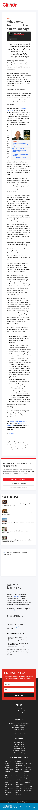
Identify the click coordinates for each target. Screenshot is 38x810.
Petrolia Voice (19, 784)
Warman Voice (28, 786)
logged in (17, 627)
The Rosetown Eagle (27, 776)
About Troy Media (19, 709)
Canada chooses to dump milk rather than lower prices (18, 513)
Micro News (18, 774)
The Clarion (27, 767)
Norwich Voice (19, 778)
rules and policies (14, 611)
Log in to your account (18, 483)
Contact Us (19, 715)
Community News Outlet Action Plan (19, 723)
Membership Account (19, 748)
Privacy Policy (34, 806)
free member (17, 596)
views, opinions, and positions (18, 421)
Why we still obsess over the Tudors (20, 154)
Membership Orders (19, 751)
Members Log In (19, 742)
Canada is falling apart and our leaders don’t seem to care (17, 540)
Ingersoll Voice (19, 763)
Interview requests (19, 34)
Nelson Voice (18, 776)
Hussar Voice (18, 761)
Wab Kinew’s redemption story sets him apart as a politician (17, 504)
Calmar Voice (9, 769)
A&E (8, 18)
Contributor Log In (19, 744)
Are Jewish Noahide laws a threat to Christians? (15, 531)
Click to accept (25, 806)
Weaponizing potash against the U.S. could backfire (18, 522)
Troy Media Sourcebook (19, 727)
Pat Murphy (17, 33)
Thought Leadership (19, 725)
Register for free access (18, 479)
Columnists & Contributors (19, 711)
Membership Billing (19, 753)
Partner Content (19, 730)
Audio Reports (19, 732)
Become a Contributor (19, 713)
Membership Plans (19, 746)
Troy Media (11, 433)
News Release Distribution (19, 734)
